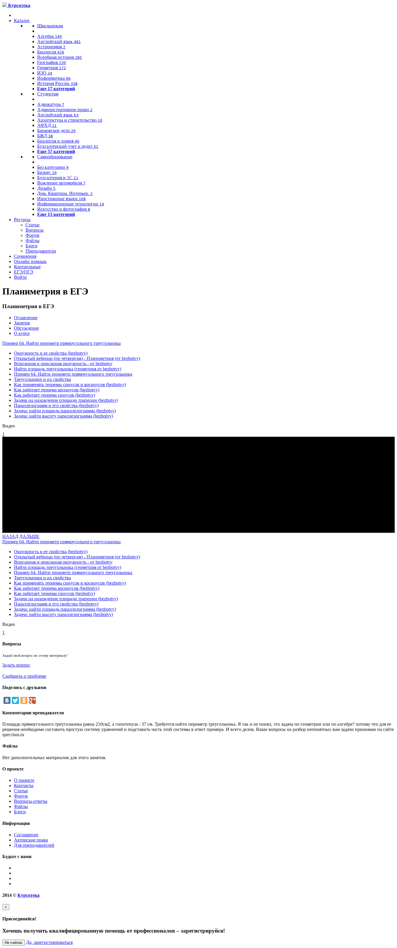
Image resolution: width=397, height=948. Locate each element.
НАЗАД (10, 536)
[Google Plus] (32, 700)
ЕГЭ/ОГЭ (23, 271)
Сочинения (25, 256)
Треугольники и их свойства (42, 379)
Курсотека (28, 895)
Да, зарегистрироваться (49, 942)
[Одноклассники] (23, 700)
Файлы (33, 240)
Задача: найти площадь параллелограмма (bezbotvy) (65, 410)
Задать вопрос (16, 665)
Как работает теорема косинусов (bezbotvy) (56, 389)
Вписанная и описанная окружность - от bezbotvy (63, 363)
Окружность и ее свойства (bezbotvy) (50, 353)
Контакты (23, 785)
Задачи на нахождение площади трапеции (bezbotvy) (66, 400)
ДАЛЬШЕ (29, 536)
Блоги (31, 245)
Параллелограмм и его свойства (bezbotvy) (56, 405)
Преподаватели (41, 250)
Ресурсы (22, 219)
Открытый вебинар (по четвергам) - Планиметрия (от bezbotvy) (77, 358)
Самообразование (54, 156)
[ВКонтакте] (6, 700)
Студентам (47, 93)
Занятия (22, 322)
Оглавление (25, 317)
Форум (32, 235)
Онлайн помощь (30, 261)
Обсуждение (26, 328)
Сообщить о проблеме (24, 676)
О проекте (24, 780)
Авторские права (31, 839)
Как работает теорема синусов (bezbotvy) (54, 395)
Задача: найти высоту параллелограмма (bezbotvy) (63, 415)
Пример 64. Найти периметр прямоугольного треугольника (61, 343)
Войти (20, 277)
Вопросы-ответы (30, 801)
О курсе (22, 333)
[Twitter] (15, 700)
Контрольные (27, 266)
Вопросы (35, 230)
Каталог (22, 20)
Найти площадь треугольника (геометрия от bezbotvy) (67, 368)
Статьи (33, 224)
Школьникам (50, 25)
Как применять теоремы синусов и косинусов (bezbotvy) (70, 384)
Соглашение (26, 834)
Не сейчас (14, 942)
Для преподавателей (34, 845)
